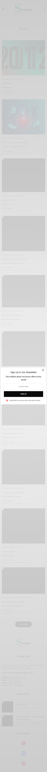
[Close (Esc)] (43, 371)
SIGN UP (23, 394)
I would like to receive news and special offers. (25, 400)
